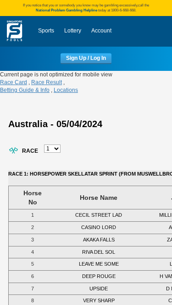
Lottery (72, 30)
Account (101, 30)
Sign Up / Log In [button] (86, 58)
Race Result (46, 82)
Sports (46, 30)
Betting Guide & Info (25, 90)
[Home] (14, 31)
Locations (66, 90)
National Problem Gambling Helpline (66, 10)
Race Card (13, 82)
